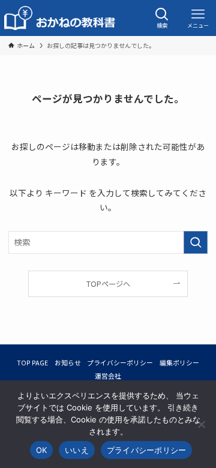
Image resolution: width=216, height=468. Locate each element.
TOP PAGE (32, 362)
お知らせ (68, 362)
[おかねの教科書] (61, 18)
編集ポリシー (179, 362)
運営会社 (108, 375)
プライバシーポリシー (120, 362)
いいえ (77, 450)
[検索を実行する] (196, 242)
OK (41, 450)
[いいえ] (201, 424)
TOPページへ (108, 283)
